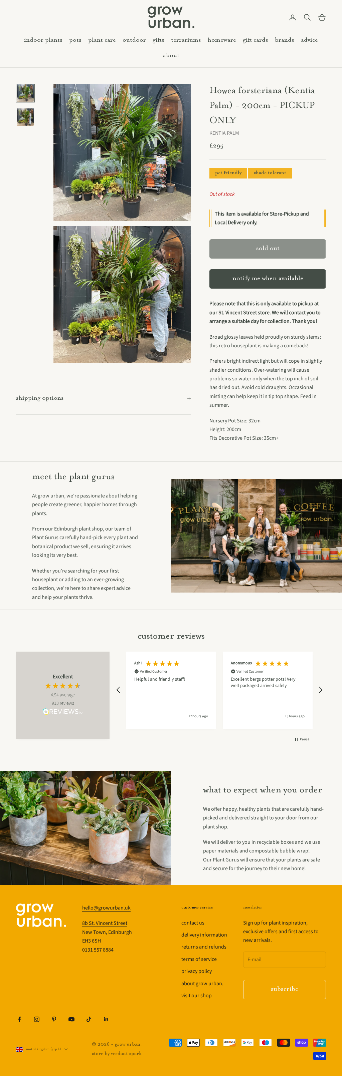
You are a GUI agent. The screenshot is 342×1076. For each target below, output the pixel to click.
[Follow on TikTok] (89, 1019)
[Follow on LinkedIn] (106, 1019)
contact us (192, 923)
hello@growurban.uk (106, 908)
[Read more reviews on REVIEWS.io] (63, 712)
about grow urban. (202, 983)
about (171, 55)
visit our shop (196, 995)
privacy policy (196, 971)
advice (309, 40)
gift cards (255, 40)
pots (75, 40)
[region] (219, 690)
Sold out (268, 248)
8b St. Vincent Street (104, 923)
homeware (222, 40)
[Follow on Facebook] (19, 1019)
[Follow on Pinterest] (54, 1019)
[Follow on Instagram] (36, 1019)
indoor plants (43, 40)
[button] (119, 690)
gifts (158, 40)
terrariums (186, 40)
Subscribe (284, 989)
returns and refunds (203, 947)
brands (284, 40)
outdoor (134, 40)
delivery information (204, 935)
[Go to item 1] (25, 93)
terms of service (199, 959)
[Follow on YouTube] (71, 1019)
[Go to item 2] (25, 117)
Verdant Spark (126, 1054)
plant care (102, 40)
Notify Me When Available (267, 278)
